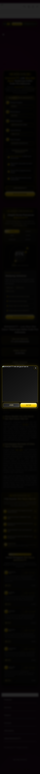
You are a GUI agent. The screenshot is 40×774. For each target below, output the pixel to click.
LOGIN (11, 405)
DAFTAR (28, 405)
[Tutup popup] (35, 368)
